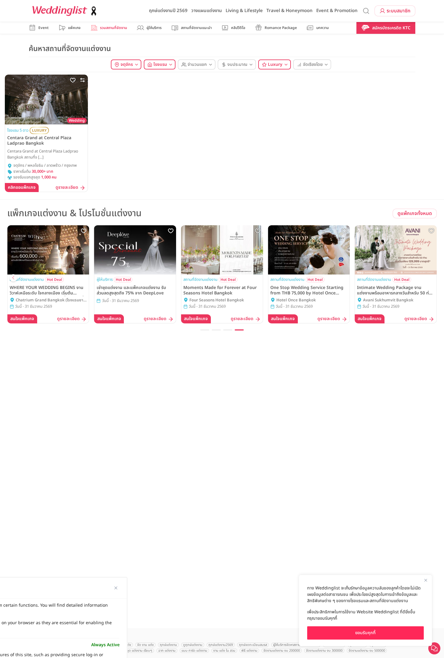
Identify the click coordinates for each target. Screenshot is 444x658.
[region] (365, 610)
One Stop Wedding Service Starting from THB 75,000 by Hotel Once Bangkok (306, 290)
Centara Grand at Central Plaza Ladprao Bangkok (39, 140)
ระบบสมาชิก (398, 10)
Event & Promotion (337, 10)
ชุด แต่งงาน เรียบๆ (139, 650)
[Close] (425, 580)
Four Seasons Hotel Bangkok (216, 300)
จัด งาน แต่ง (145, 645)
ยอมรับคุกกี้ (365, 633)
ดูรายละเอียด (67, 188)
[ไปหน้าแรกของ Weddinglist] (65, 11)
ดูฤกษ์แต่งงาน (192, 645)
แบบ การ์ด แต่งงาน (194, 650)
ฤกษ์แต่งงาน (168, 645)
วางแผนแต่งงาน (206, 10)
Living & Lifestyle (244, 10)
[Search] (366, 11)
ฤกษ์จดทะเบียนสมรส (253, 645)
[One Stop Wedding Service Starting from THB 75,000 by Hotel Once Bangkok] (309, 249)
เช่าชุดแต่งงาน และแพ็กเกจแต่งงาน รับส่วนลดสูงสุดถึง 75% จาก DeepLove (131, 290)
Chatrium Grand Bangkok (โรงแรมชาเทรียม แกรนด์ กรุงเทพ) (49, 300)
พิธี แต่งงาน (249, 650)
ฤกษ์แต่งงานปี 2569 (168, 10)
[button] (204, 330)
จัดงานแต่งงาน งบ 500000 (367, 650)
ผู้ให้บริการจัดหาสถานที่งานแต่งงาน (296, 645)
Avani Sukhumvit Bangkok (388, 300)
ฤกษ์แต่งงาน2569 (220, 645)
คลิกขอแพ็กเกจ (22, 187)
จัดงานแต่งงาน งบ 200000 (281, 650)
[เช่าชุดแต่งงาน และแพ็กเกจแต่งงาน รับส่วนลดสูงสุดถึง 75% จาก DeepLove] (135, 249)
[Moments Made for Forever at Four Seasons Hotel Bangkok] (222, 249)
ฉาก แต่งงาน (166, 650)
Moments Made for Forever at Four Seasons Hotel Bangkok (220, 290)
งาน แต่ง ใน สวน (224, 650)
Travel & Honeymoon (289, 10)
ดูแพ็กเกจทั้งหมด (414, 213)
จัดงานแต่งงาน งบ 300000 (324, 650)
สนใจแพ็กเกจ (22, 319)
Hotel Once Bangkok (296, 300)
